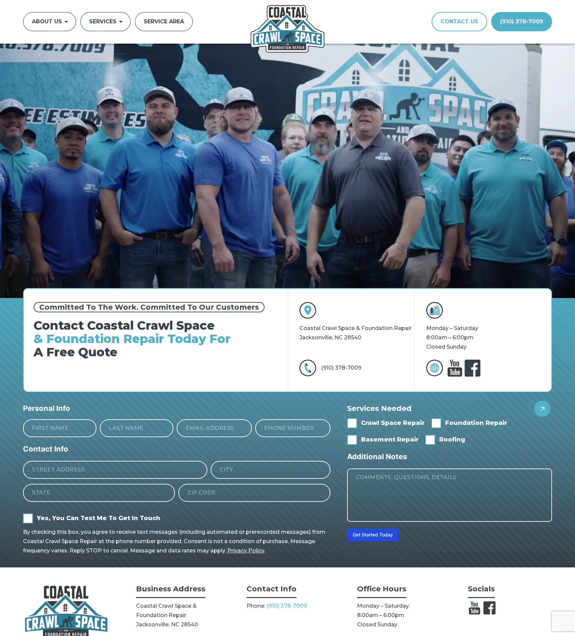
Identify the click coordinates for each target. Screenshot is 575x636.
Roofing (452, 439)
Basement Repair (390, 439)
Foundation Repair (476, 423)
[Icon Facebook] (489, 608)
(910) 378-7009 (341, 368)
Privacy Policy (245, 550)
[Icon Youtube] (474, 608)
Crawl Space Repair (393, 423)
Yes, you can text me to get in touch (98, 518)
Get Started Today (373, 534)
